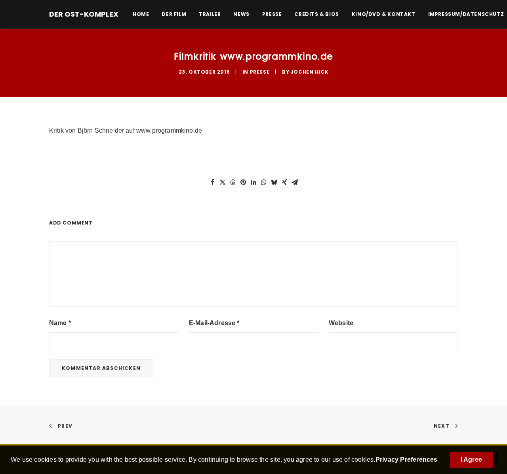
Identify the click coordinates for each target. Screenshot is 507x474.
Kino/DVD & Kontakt (384, 14)
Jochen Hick (310, 72)
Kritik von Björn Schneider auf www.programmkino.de (125, 130)
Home (141, 14)
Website (341, 323)
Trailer (210, 14)
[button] (212, 182)
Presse (272, 14)
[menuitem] (143, 14)
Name (60, 323)
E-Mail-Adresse (214, 323)
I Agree (471, 459)
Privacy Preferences (406, 459)
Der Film (174, 14)
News (241, 14)
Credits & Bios (316, 14)
